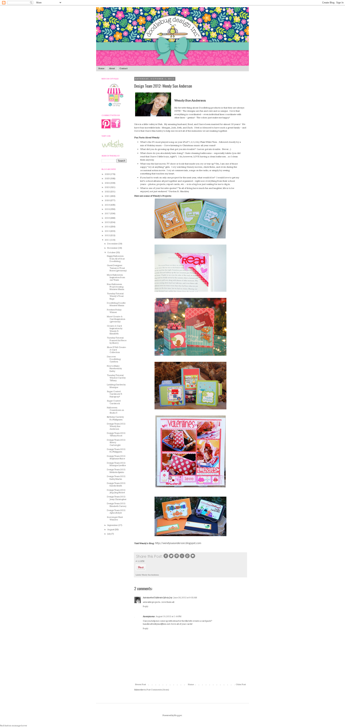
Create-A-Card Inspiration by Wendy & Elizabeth (114, 330)
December (112, 243)
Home (101, 68)
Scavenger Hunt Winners (115, 518)
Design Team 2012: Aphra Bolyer (116, 511)
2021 (107, 196)
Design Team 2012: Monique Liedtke (116, 464)
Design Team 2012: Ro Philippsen (116, 450)
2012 (107, 235)
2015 (107, 222)
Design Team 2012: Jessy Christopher (116, 498)
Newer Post (140, 684)
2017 (107, 213)
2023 (107, 187)
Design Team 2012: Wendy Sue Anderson (116, 426)
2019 (107, 205)
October (111, 252)
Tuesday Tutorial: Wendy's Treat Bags (115, 296)
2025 (107, 178)
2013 (107, 231)
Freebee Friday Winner (114, 311)
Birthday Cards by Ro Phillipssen (115, 418)
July (109, 534)
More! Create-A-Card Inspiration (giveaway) (116, 319)
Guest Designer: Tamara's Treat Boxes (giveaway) (117, 268)
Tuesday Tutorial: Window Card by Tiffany (116, 378)
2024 (107, 183)
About (112, 68)
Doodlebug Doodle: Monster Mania (116, 304)
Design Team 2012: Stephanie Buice (116, 457)
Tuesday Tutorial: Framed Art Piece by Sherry (116, 340)
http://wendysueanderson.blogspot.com (178, 543)
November (112, 248)
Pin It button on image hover (13, 725)
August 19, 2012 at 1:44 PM (168, 616)
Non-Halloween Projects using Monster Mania (115, 287)
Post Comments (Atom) (158, 689)
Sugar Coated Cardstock (114, 402)
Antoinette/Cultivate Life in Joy (157, 597)
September (112, 525)
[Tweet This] (171, 558)
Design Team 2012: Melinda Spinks (116, 470)
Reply (145, 606)
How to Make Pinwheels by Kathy (114, 369)
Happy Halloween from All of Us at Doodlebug (116, 259)
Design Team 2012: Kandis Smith (116, 484)
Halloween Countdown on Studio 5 (115, 410)
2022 (107, 191)
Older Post (241, 684)
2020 (107, 200)
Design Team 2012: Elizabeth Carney (116, 504)
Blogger (178, 715)
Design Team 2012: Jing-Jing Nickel (116, 491)
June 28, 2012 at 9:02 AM (185, 597)
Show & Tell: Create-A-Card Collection (116, 350)
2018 (107, 209)
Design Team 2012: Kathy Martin (116, 477)
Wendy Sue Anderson (150, 575)
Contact (123, 68)
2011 (107, 240)
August (111, 529)
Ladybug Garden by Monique (116, 386)
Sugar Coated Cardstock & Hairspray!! (114, 394)
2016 (107, 218)
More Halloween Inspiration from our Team (116, 278)
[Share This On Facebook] (166, 558)
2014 (107, 226)
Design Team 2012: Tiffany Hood (116, 434)
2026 (107, 174)
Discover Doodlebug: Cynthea (114, 359)
